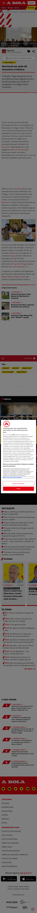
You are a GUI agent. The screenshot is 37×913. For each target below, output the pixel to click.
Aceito (18, 488)
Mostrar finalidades (18, 483)
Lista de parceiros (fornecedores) (12, 477)
